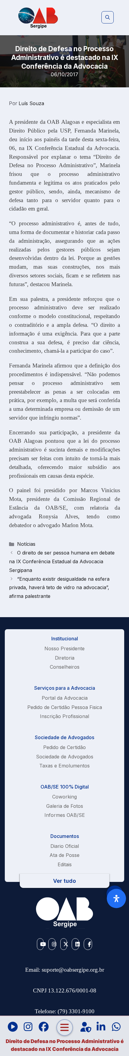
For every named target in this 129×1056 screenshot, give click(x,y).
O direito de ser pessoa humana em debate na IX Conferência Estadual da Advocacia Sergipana (62, 561)
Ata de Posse (65, 855)
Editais (65, 864)
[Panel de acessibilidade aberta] (116, 898)
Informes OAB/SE (64, 815)
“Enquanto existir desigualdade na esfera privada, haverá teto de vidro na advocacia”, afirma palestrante (59, 587)
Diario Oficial (64, 846)
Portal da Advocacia (65, 698)
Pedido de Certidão (64, 747)
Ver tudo (64, 881)
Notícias (26, 544)
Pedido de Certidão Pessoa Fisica (64, 707)
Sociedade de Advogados (64, 757)
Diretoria (64, 658)
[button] (107, 17)
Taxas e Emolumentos (64, 766)
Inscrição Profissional (64, 716)
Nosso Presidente (64, 648)
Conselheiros (65, 667)
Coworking (64, 797)
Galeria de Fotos (64, 806)
